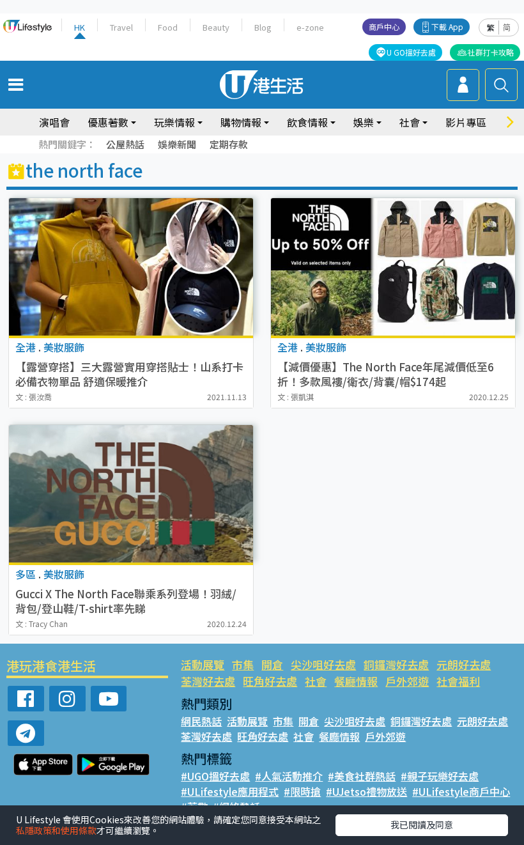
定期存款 (229, 144)
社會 (316, 681)
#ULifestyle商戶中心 (461, 791)
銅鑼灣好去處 (396, 664)
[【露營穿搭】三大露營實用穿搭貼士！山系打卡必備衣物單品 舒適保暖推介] (131, 267)
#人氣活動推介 (289, 776)
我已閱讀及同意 (421, 824)
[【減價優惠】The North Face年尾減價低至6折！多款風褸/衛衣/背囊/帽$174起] (393, 267)
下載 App (447, 26)
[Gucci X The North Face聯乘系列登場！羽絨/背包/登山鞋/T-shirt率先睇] (131, 493)
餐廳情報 (356, 681)
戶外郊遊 (407, 681)
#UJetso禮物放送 (366, 791)
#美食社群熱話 (362, 776)
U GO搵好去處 (411, 52)
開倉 (272, 664)
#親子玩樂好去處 (440, 776)
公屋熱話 (125, 144)
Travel (121, 27)
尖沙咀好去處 (323, 664)
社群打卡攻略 (491, 52)
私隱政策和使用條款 (56, 830)
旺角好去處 (270, 681)
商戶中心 (384, 26)
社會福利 (458, 681)
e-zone (310, 27)
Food (168, 27)
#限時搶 (302, 791)
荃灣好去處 (208, 681)
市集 (243, 664)
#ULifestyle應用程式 (230, 791)
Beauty (216, 27)
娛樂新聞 (177, 144)
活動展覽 (202, 664)
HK (79, 27)
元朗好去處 (463, 664)
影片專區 (465, 122)
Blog (263, 27)
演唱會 (54, 122)
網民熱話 (201, 721)
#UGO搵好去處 (215, 776)
